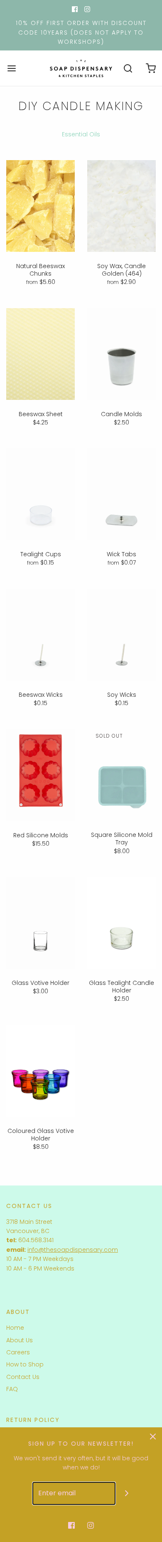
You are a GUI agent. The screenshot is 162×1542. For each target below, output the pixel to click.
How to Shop (25, 1364)
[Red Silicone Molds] (40, 775)
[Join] (126, 1493)
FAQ (12, 1389)
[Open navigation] (11, 68)
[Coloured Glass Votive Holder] (40, 1071)
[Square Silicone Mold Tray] (121, 775)
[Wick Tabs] (121, 494)
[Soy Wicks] (121, 635)
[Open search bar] (127, 68)
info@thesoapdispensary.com (72, 1250)
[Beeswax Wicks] (40, 635)
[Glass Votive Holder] (40, 923)
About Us (19, 1340)
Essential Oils (81, 134)
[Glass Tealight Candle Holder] (121, 923)
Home (15, 1328)
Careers (18, 1352)
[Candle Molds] (121, 354)
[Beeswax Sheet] (40, 354)
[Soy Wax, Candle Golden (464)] (121, 206)
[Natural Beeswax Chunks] (40, 206)
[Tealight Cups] (40, 494)
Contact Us (22, 1377)
